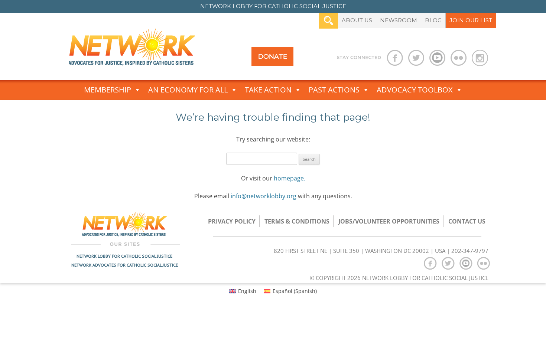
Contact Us (466, 221)
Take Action (268, 90)
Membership (107, 90)
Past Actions (334, 90)
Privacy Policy (232, 221)
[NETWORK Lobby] (132, 50)
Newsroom (398, 20)
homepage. (289, 178)
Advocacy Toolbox (415, 90)
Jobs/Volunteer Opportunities (388, 221)
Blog (433, 20)
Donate (272, 56)
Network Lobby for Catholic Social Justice (124, 256)
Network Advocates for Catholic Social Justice (124, 265)
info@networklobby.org (263, 196)
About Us (357, 20)
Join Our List (470, 20)
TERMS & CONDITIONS (296, 221)
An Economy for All (188, 90)
